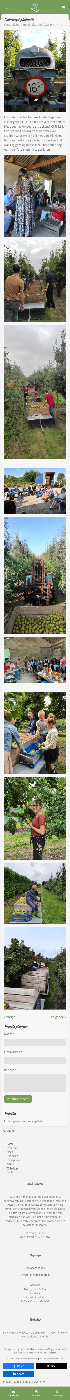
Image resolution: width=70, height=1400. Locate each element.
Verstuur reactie (18, 1099)
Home (9, 1144)
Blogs (9, 1152)
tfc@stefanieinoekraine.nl (35, 1274)
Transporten (13, 1160)
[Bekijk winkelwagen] (63, 7)
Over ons (11, 1148)
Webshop (12, 1168)
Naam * (9, 1034)
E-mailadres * (13, 1052)
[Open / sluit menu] (7, 7)
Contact (11, 1172)
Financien (12, 1156)
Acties (10, 1164)
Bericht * (10, 1070)
